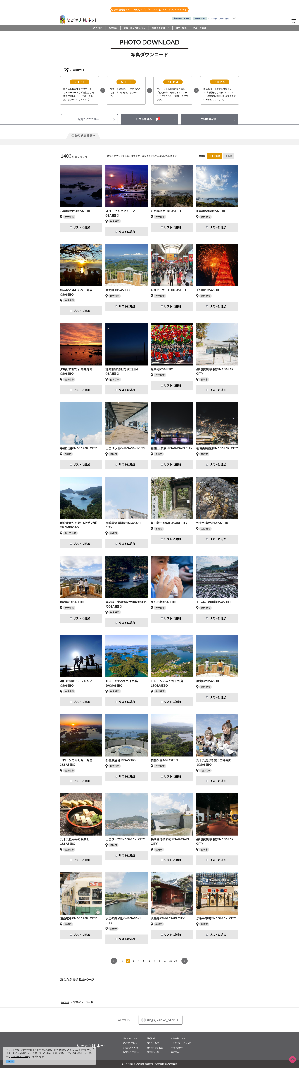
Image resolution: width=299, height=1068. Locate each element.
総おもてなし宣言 (155, 1047)
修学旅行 (113, 28)
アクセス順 (214, 156)
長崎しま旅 (200, 18)
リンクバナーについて (181, 1043)
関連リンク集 (153, 1052)
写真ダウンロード (160, 28)
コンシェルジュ (154, 1043)
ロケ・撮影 (181, 28)
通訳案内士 (176, 1052)
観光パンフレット (131, 1043)
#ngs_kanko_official (163, 1020)
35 (170, 960)
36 (175, 960)
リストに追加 (81, 227)
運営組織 (151, 1038)
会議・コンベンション (134, 28)
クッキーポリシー (19, 1056)
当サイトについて (131, 1038)
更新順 (228, 156)
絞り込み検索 (84, 135)
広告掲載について (179, 1038)
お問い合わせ (177, 1047)
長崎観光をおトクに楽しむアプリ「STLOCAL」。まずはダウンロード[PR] (150, 9)
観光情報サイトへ (181, 18)
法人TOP (97, 28)
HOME (65, 1002)
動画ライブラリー (131, 1052)
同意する (10, 1061)
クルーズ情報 (199, 28)
